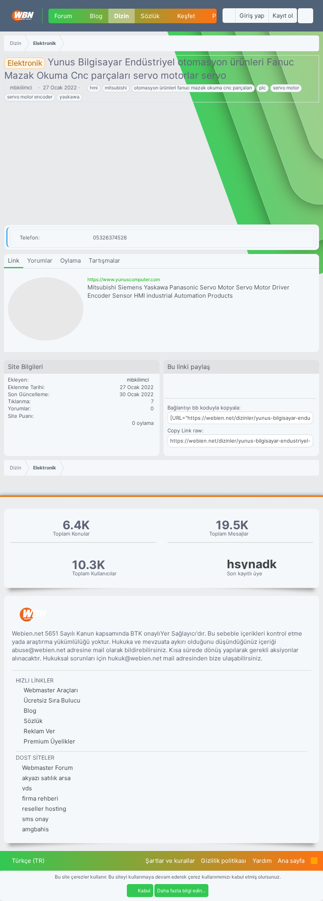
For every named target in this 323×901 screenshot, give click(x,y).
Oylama (70, 260)
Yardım (262, 860)
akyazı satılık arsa (46, 778)
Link (13, 260)
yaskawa (69, 97)
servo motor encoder (29, 97)
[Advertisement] (161, 165)
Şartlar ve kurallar (170, 860)
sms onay (35, 819)
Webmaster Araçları (50, 690)
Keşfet (186, 16)
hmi (94, 88)
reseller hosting (44, 808)
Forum (63, 16)
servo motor (286, 88)
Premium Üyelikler (48, 741)
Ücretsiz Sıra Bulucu (51, 700)
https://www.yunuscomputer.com (123, 279)
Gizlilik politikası (223, 860)
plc (262, 88)
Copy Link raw (184, 430)
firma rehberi (40, 798)
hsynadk (252, 564)
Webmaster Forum (47, 767)
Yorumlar (39, 260)
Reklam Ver (38, 731)
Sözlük (150, 16)
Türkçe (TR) (27, 860)
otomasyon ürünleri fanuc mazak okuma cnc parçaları (193, 88)
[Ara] (305, 15)
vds (27, 788)
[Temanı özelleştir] (229, 15)
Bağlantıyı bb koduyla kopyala (203, 407)
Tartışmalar (104, 260)
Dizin (121, 16)
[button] (78, 16)
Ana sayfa (291, 860)
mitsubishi (116, 88)
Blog (96, 16)
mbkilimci (21, 87)
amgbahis (35, 829)
